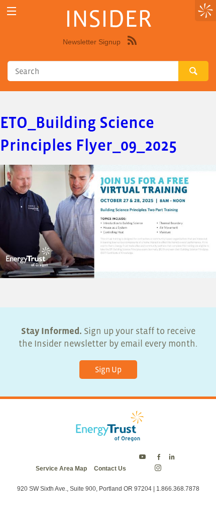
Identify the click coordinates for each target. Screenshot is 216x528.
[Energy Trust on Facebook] (159, 457)
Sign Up (108, 369)
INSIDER (108, 18)
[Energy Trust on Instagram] (159, 468)
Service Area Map (61, 468)
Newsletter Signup (92, 42)
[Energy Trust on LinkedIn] (172, 457)
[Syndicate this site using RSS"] (132, 47)
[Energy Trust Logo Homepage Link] (108, 436)
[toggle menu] (11, 11)
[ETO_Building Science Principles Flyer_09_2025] (108, 271)
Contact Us (110, 468)
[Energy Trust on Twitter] (144, 457)
